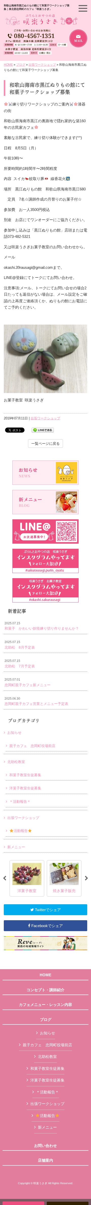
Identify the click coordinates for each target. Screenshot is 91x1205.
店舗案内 (45, 1160)
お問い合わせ (45, 1146)
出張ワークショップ (42, 64)
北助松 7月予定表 (20, 663)
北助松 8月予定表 (20, 644)
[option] (27, 878)
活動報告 (21, 831)
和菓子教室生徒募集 (25, 775)
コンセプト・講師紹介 (45, 990)
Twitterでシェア (47, 910)
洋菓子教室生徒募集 (25, 788)
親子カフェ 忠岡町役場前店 (32, 746)
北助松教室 (16, 762)
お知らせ (14, 733)
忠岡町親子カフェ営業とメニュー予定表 (36, 701)
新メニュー (16, 847)
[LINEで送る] (43, 430)
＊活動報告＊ (20, 802)
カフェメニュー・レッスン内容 (45, 1005)
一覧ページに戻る (45, 443)
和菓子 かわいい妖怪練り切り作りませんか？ (42, 626)
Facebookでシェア (46, 926)
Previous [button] (4, 878)
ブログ (20, 64)
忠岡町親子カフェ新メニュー (28, 682)
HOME (8, 64)
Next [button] (86, 878)
